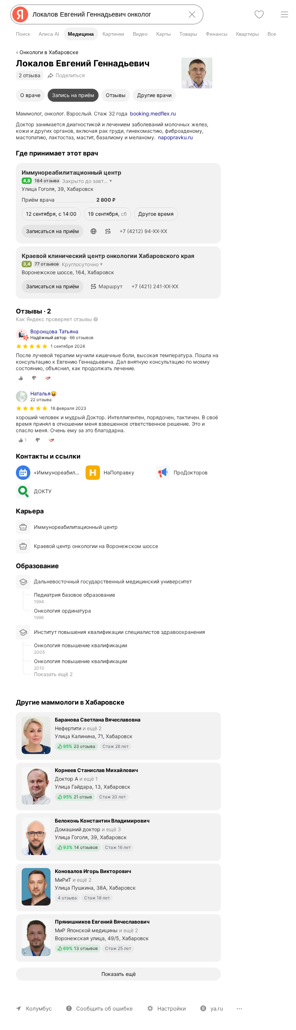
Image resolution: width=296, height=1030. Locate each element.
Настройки (171, 1008)
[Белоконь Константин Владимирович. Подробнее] (118, 836)
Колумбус (39, 1008)
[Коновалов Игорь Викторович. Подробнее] (118, 887)
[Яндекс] (20, 14)
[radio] (21, 378)
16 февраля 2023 (68, 408)
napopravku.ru (175, 137)
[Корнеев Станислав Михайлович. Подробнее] (118, 786)
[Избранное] (259, 14)
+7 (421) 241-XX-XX (154, 286)
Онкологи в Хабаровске (48, 52)
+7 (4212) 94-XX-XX (143, 231)
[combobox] (105, 14)
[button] (93, 231)
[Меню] (284, 14)
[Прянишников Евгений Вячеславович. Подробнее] (118, 937)
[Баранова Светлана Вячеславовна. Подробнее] (118, 735)
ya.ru (216, 1008)
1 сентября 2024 (68, 346)
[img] (32, 346)
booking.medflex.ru (153, 113)
